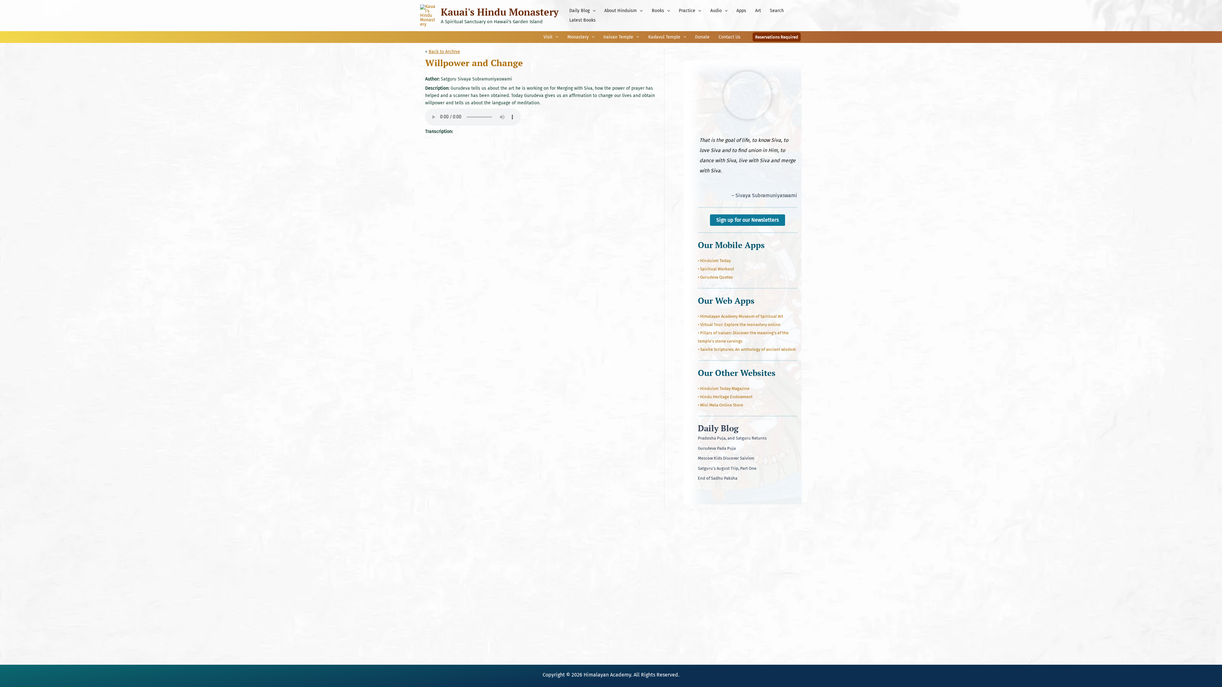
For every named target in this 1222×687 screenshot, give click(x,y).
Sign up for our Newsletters (747, 220)
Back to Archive (444, 51)
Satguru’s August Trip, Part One (727, 468)
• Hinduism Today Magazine (723, 388)
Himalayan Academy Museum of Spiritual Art (741, 316)
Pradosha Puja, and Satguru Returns (732, 438)
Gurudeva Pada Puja (717, 448)
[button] (592, 11)
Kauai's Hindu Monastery (499, 11)
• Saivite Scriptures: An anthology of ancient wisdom (747, 349)
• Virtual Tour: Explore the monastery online (739, 324)
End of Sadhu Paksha (717, 478)
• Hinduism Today (714, 260)
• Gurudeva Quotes (715, 277)
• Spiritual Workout (716, 269)
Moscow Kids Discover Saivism (726, 458)
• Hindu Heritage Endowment (725, 396)
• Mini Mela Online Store (720, 405)
